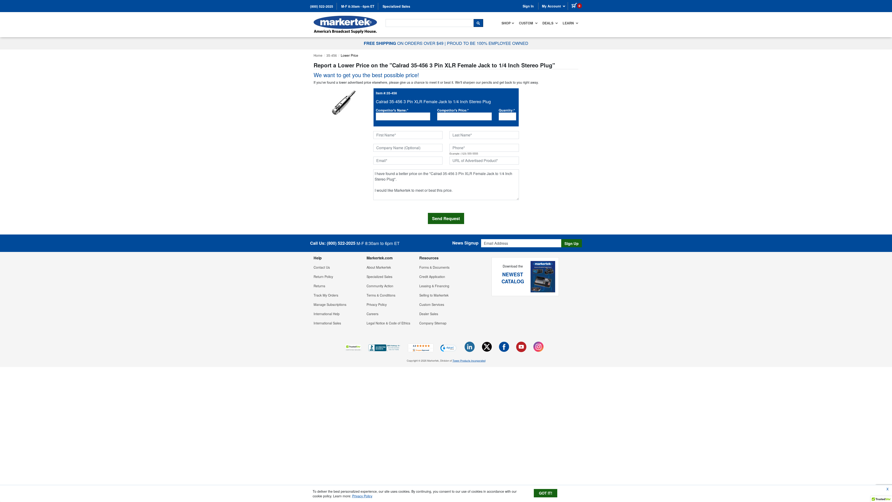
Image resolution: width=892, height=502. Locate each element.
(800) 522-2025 (321, 6)
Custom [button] (526, 23)
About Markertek (379, 267)
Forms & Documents (434, 267)
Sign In (528, 6)
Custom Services (431, 304)
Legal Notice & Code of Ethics (388, 323)
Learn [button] (569, 23)
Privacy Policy (377, 304)
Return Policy (323, 276)
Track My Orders (326, 295)
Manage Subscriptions (330, 304)
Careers (372, 313)
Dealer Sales (428, 313)
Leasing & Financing (434, 286)
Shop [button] (506, 23)
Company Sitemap (432, 323)
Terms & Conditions (381, 295)
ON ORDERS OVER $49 (404, 43)
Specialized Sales (396, 6)
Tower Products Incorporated (469, 360)
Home (318, 55)
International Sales (327, 323)
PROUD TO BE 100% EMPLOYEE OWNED (487, 43)
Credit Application (432, 276)
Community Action (380, 286)
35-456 (331, 55)
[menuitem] (508, 23)
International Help (327, 313)
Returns (319, 286)
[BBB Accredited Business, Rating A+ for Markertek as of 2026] (384, 347)
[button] (353, 347)
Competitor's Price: (453, 110)
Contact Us (322, 267)
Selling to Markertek (434, 295)
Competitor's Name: (392, 110)
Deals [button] (548, 23)
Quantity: (507, 110)
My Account (552, 6)
